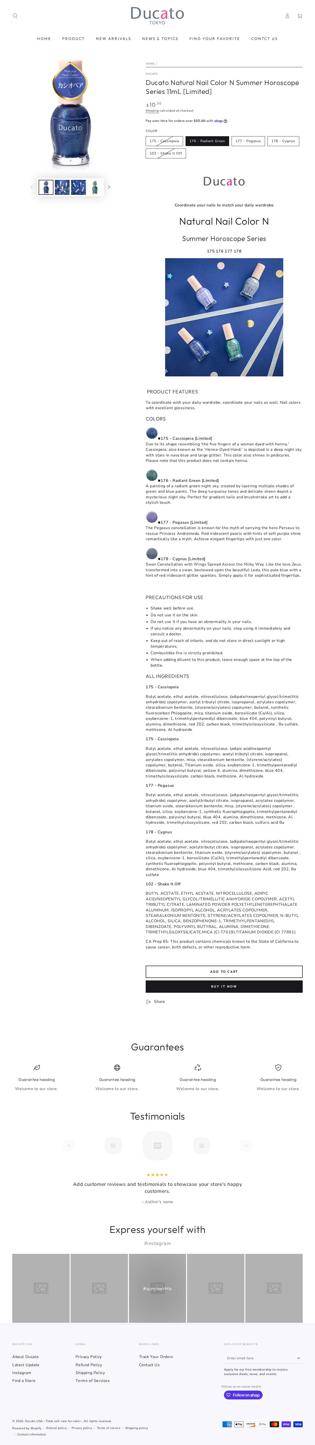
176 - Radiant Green (207, 141)
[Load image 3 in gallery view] (78, 187)
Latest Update (26, 1365)
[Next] (257, 1146)
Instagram (21, 1373)
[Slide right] (109, 187)
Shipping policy (136, 1428)
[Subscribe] (300, 1358)
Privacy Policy (89, 1357)
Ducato (152, 74)
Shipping (152, 111)
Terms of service (109, 1428)
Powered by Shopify (27, 1428)
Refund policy (56, 1428)
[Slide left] (31, 187)
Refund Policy (89, 1365)
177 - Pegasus (248, 141)
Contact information (31, 1434)
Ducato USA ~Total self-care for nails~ (53, 1421)
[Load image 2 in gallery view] (62, 187)
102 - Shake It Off (166, 153)
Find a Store (23, 1380)
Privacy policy (82, 1428)
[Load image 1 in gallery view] (46, 187)
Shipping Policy (90, 1373)
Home (150, 64)
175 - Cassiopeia (164, 141)
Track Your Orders (156, 1357)
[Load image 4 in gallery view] (94, 187)
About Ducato (25, 1357)
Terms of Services (93, 1380)
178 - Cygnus (283, 141)
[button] (15, 15)
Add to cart (224, 972)
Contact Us (149, 1365)
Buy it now (224, 986)
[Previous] (58, 1146)
